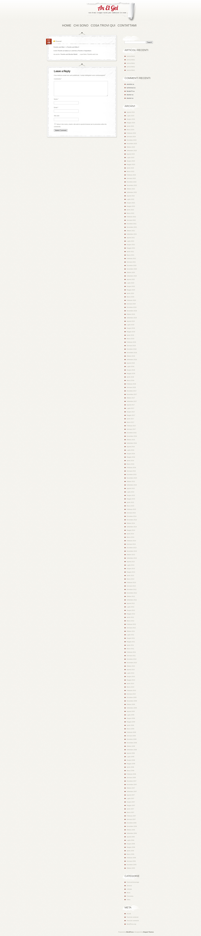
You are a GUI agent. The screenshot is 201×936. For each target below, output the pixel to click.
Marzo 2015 (130, 506)
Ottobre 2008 (131, 746)
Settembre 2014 (132, 527)
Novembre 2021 (132, 227)
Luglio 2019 (130, 325)
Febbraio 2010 (131, 690)
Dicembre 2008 (131, 739)
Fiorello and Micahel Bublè (68, 54)
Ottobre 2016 (131, 440)
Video (128, 899)
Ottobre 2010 (131, 666)
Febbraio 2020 (131, 300)
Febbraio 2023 (131, 175)
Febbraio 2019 (131, 342)
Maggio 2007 (131, 805)
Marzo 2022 (130, 213)
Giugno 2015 (131, 495)
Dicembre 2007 (131, 781)
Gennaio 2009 (131, 736)
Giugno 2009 (131, 718)
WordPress (130, 932)
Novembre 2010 (132, 662)
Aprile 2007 (130, 809)
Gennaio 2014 (131, 544)
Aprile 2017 (130, 419)
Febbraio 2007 (131, 816)
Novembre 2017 (132, 394)
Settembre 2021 (132, 234)
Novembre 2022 (132, 185)
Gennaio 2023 (131, 178)
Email (56, 107)
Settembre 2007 (132, 791)
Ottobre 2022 (131, 189)
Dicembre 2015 (131, 474)
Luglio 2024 (130, 116)
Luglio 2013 (130, 565)
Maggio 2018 (131, 373)
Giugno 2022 (131, 203)
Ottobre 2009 (131, 704)
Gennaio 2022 (131, 220)
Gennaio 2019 (131, 345)
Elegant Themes (148, 932)
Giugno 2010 (131, 676)
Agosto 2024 (131, 112)
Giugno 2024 (131, 119)
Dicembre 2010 (131, 659)
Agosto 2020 (131, 279)
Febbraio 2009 (131, 732)
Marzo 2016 (130, 464)
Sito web (56, 116)
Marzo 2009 (130, 729)
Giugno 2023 (131, 161)
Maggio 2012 (131, 614)
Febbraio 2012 (131, 624)
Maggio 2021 (131, 248)
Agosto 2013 (131, 561)
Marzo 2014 (130, 537)
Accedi (129, 914)
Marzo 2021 (130, 255)
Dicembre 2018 (131, 349)
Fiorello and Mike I (59, 47)
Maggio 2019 (131, 332)
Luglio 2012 (130, 607)
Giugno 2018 (131, 370)
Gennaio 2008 (131, 777)
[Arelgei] (111, 12)
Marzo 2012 (130, 621)
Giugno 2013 (131, 568)
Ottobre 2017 (131, 398)
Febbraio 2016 (131, 467)
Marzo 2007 (130, 812)
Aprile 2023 (130, 168)
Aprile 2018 (130, 377)
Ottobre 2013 (131, 554)
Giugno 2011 (131, 638)
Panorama (130, 896)
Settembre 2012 (132, 600)
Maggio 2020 (131, 290)
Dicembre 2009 (131, 697)
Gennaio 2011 (131, 656)
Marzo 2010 (130, 687)
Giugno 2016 (131, 453)
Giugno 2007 (131, 802)
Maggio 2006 (131, 847)
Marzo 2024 (130, 130)
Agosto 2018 (131, 363)
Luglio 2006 (130, 840)
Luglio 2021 (130, 241)
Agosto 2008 (131, 753)
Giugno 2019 (131, 328)
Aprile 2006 (130, 851)
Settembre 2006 (132, 833)
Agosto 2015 (131, 488)
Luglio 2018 (130, 366)
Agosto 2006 (131, 837)
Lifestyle (129, 889)
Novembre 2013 (132, 551)
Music (128, 893)
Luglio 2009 (130, 715)
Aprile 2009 (130, 725)
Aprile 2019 (130, 335)
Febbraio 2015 (131, 509)
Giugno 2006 (131, 844)
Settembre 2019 (132, 318)
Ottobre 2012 (131, 596)
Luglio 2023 (130, 157)
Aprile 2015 (130, 502)
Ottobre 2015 (131, 481)
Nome (56, 99)
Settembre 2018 (132, 359)
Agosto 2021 (131, 237)
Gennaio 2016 (131, 471)
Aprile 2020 (130, 293)
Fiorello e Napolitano (84, 51)
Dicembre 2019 (131, 307)
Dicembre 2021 (131, 224)
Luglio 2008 (130, 757)
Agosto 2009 (131, 711)
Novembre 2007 (132, 784)
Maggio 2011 (131, 642)
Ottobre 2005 (131, 868)
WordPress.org (131, 924)
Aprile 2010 (130, 683)
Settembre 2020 (132, 276)
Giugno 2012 (131, 610)
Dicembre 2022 (131, 182)
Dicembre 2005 (131, 865)
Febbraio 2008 (131, 774)
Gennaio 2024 (131, 136)
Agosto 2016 (131, 447)
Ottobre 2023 (131, 147)
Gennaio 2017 (131, 429)
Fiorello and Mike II (73, 47)
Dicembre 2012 (131, 589)
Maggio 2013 (131, 572)
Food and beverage (133, 882)
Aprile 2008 (130, 767)
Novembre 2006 (132, 826)
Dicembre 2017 (131, 391)
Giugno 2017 (131, 412)
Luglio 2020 (130, 283)
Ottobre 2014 (131, 523)
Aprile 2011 (130, 645)
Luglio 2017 (130, 408)
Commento (58, 79)
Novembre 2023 (132, 143)
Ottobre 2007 (131, 788)
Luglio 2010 (130, 673)
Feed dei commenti (133, 920)
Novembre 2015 (132, 478)
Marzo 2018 (130, 380)
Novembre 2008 (132, 743)
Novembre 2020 (132, 269)
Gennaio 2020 (131, 304)
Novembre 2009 (132, 701)
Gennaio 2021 (131, 262)
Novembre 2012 (132, 593)
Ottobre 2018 (131, 356)
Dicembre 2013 (131, 548)
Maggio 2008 (131, 763)
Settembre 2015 (132, 485)
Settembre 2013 (132, 558)
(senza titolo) (131, 56)
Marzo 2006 (130, 854)
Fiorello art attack (63, 51)
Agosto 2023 (131, 154)
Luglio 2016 (130, 450)
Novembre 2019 (132, 311)
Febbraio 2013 (131, 582)
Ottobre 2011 (131, 631)
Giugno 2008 (131, 760)
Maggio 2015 (131, 499)
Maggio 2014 (131, 530)
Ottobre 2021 (131, 231)
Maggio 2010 (131, 680)
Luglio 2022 (130, 199)
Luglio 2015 (130, 492)
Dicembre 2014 (131, 516)
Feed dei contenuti (132, 917)
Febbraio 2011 (131, 652)
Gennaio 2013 (131, 586)
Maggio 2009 (131, 722)
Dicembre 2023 (131, 140)
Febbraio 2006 (131, 858)
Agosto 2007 (131, 795)
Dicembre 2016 (131, 433)
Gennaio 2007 (131, 819)
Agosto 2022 (131, 196)
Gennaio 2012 (131, 628)
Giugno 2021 (131, 244)
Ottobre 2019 (131, 314)
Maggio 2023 (131, 164)
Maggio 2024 (131, 123)
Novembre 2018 (132, 352)
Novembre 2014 (132, 520)
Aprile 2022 (130, 210)
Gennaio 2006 (131, 861)
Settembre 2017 (132, 401)
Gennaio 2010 (131, 694)
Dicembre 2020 (131, 265)
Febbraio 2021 (131, 258)
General (58, 41)
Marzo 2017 (130, 422)
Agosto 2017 (131, 405)
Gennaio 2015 (131, 513)
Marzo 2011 (130, 649)
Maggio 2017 (131, 415)
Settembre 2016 (132, 443)
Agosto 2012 (131, 603)
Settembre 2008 (132, 750)
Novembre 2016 (132, 436)
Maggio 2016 (131, 457)
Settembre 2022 (132, 192)
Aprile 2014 (130, 534)
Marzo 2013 (130, 579)
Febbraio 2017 (131, 426)
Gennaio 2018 (131, 387)
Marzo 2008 (130, 770)
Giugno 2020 (131, 286)
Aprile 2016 (130, 460)
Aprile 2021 (130, 251)
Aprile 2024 (130, 126)
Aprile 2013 (130, 575)
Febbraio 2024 (131, 133)
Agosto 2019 (131, 321)
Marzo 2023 (130, 171)
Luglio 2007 (130, 798)
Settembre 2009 (132, 708)
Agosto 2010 (131, 669)
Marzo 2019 (130, 339)
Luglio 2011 (130, 635)
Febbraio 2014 (131, 541)
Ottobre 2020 (131, 272)
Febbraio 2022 (131, 217)
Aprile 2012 (130, 617)
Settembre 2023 (132, 150)
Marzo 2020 (130, 297)
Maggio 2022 (131, 206)
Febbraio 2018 (131, 384)
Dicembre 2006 (131, 823)
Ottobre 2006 (131, 830)
